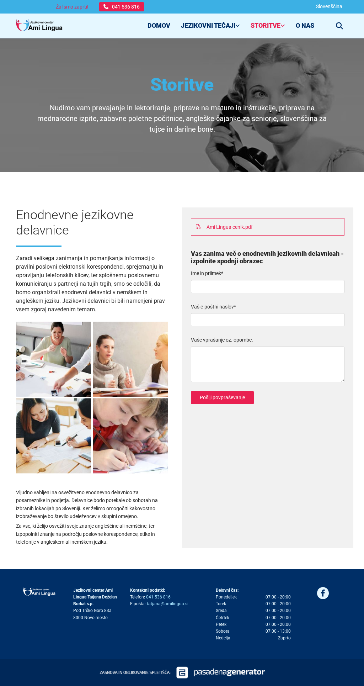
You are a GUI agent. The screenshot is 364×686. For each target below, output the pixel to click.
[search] (339, 26)
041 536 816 (158, 597)
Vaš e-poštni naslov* (213, 307)
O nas (305, 25)
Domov (159, 25)
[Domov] (39, 26)
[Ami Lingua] (39, 592)
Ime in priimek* (207, 273)
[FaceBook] (322, 593)
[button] (121, 6)
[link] (205, 25)
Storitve (265, 25)
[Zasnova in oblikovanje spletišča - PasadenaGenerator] (182, 672)
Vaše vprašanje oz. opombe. (222, 340)
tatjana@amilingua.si (167, 603)
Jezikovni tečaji (208, 25)
